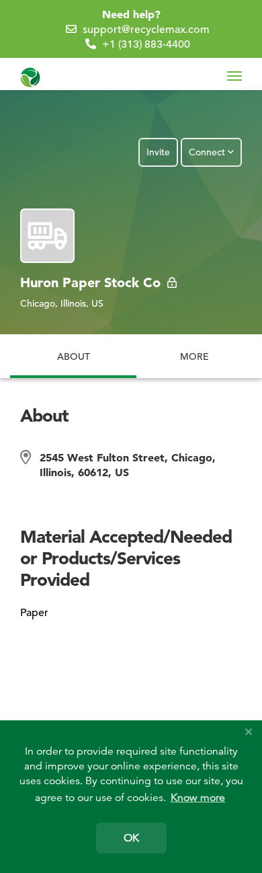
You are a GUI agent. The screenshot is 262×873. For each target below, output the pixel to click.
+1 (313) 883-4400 (146, 44)
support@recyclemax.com (146, 29)
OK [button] (131, 838)
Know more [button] (198, 797)
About (73, 349)
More (194, 356)
